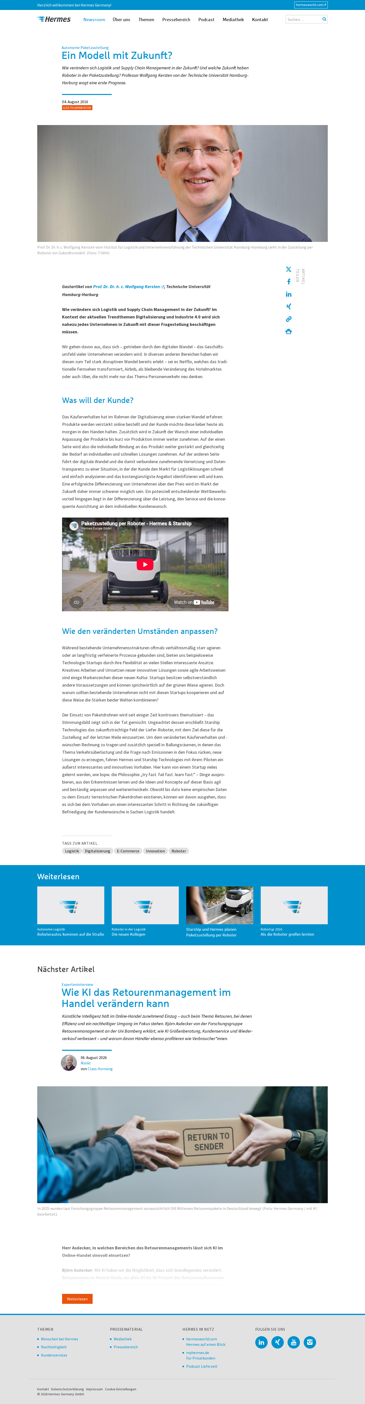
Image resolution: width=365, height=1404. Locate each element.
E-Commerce (128, 850)
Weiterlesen (77, 1298)
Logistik (72, 850)
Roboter (179, 850)
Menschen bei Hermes (59, 1338)
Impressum (94, 1389)
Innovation (155, 850)
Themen (146, 20)
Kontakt (260, 20)
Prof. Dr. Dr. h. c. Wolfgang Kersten (126, 286)
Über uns (121, 20)
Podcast (206, 20)
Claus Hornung (100, 1068)
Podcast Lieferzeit (202, 1366)
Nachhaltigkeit (54, 1346)
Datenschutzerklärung (67, 1389)
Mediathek (233, 20)
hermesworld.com (309, 4)
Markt (86, 1062)
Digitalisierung (97, 850)
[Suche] (324, 18)
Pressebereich (176, 20)
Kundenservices (54, 1355)
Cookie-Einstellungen (120, 1389)
